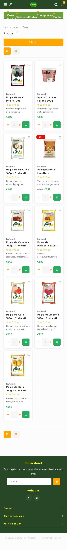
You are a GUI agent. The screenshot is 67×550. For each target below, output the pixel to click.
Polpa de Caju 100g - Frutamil (16, 316)
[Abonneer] (56, 481)
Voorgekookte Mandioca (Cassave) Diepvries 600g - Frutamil (48, 171)
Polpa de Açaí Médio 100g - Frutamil (15, 99)
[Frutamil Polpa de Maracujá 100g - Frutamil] (49, 220)
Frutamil (27, 27)
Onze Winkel (11, 17)
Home (6, 27)
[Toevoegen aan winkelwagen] (25, 124)
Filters (34, 42)
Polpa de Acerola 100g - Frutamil (48, 316)
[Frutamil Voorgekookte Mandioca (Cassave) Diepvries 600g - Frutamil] (49, 147)
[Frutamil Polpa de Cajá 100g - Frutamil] (18, 365)
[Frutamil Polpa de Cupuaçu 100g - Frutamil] (18, 220)
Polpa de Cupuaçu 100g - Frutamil (17, 244)
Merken (16, 27)
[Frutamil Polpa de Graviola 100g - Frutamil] (18, 147)
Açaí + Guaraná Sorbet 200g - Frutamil (47, 99)
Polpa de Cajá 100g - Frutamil (16, 388)
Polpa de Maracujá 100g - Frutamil (47, 244)
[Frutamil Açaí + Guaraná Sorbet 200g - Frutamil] (49, 75)
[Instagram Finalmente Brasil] (37, 498)
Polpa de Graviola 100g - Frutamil (17, 171)
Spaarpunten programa (45, 17)
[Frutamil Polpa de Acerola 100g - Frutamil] (49, 292)
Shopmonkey (56, 538)
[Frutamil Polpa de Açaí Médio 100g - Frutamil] (18, 75)
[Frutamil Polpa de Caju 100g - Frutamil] (18, 292)
